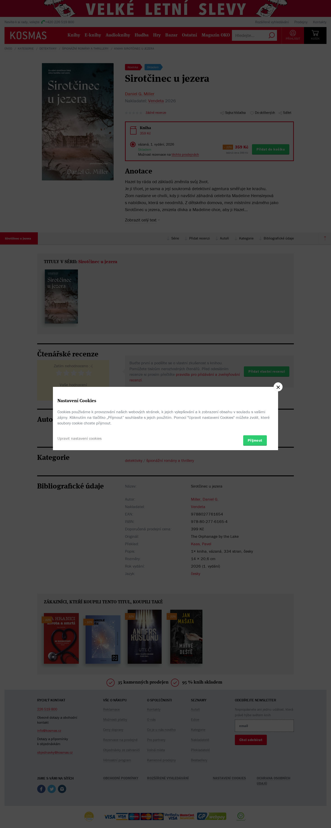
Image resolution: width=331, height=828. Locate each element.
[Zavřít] (278, 386)
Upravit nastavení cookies (79, 438)
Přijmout (255, 440)
